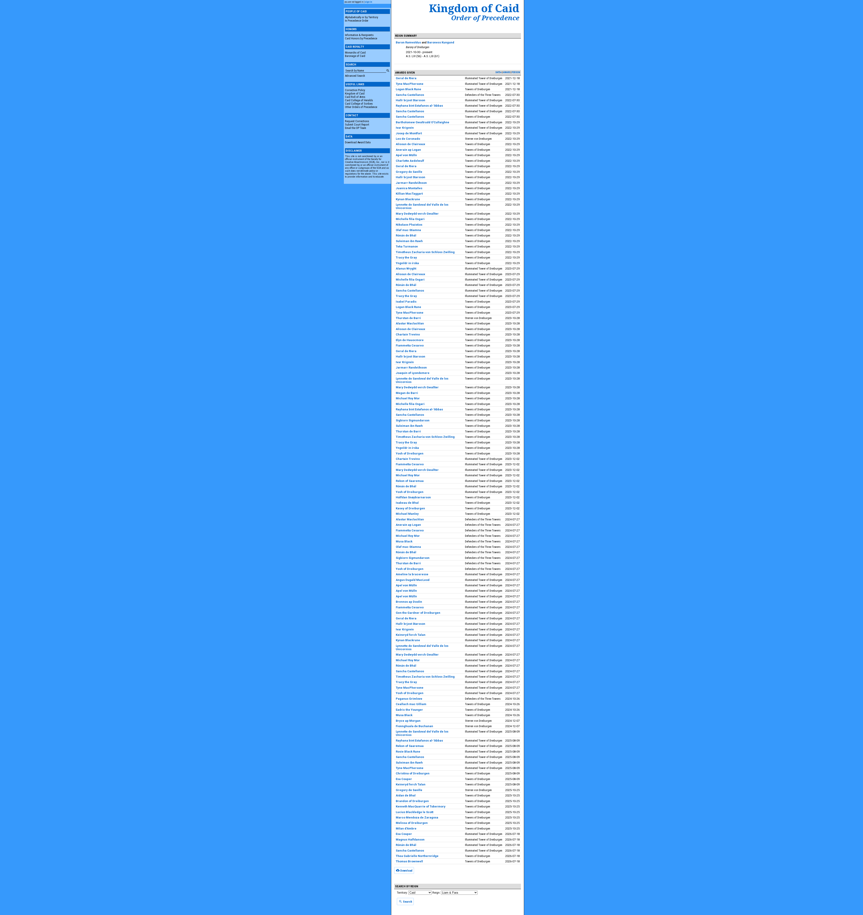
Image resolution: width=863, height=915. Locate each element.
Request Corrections (357, 121)
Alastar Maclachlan (410, 323)
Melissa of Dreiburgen (412, 823)
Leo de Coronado (408, 138)
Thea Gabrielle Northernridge (417, 856)
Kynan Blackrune (408, 199)
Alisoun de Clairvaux (410, 144)
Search (407, 901)
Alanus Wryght (406, 268)
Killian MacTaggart (409, 193)
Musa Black (404, 541)
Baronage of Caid (355, 56)
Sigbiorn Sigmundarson (412, 420)
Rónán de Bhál (406, 235)
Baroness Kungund (440, 42)
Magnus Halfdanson (410, 839)
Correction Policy (355, 90)
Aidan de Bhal (406, 795)
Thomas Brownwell (409, 861)
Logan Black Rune (408, 89)
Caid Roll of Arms (355, 97)
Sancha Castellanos (410, 95)
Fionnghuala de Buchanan (414, 726)
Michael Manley (407, 513)
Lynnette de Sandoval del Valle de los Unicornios (422, 206)
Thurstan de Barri (408, 318)
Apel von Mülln (406, 155)
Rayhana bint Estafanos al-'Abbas (419, 105)
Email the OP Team (355, 128)
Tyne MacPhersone (409, 83)
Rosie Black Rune (408, 751)
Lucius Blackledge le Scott (414, 812)
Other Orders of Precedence (361, 107)
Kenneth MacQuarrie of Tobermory (420, 806)
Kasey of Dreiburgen (410, 508)
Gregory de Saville (409, 171)
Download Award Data (358, 142)
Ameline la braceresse (412, 574)
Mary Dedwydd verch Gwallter (417, 213)
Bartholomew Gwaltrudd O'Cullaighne (422, 122)
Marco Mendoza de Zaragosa (417, 817)
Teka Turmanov (407, 246)
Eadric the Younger (409, 709)
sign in (368, 2)
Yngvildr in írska (407, 263)
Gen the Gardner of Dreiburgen (418, 612)
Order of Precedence (485, 17)
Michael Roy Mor (408, 398)
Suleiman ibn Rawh (409, 241)
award (506, 72)
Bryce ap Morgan (408, 720)
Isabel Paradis (406, 301)
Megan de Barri (407, 393)
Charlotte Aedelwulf (410, 160)
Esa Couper (404, 779)
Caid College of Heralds (359, 100)
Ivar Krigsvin (405, 127)
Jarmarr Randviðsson (411, 182)
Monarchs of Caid (355, 52)
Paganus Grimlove (409, 698)
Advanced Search (355, 75)
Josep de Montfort (409, 133)
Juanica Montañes (409, 188)
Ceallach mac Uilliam (411, 704)
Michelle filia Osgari (410, 219)
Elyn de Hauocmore (410, 340)
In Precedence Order (356, 20)
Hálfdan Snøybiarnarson (413, 497)
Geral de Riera (406, 78)
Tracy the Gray (406, 257)
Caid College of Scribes (359, 103)
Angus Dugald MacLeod (412, 580)
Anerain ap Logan (408, 149)
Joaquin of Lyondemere (412, 373)
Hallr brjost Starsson (410, 100)
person (516, 72)
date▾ (498, 72)
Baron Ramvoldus (408, 42)
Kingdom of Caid (355, 93)
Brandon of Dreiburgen (412, 801)
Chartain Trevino (408, 334)
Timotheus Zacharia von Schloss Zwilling (425, 252)
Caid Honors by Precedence (361, 38)
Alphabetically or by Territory (361, 17)
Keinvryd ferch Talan (410, 634)
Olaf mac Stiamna (408, 230)
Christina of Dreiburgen (412, 773)
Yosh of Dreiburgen (409, 453)
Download (406, 870)
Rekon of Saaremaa (410, 481)
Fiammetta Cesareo (410, 345)
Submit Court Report (357, 124)
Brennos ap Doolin (409, 601)
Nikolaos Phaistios (409, 224)
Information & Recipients (359, 35)
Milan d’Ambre (406, 828)
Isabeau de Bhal (407, 502)
